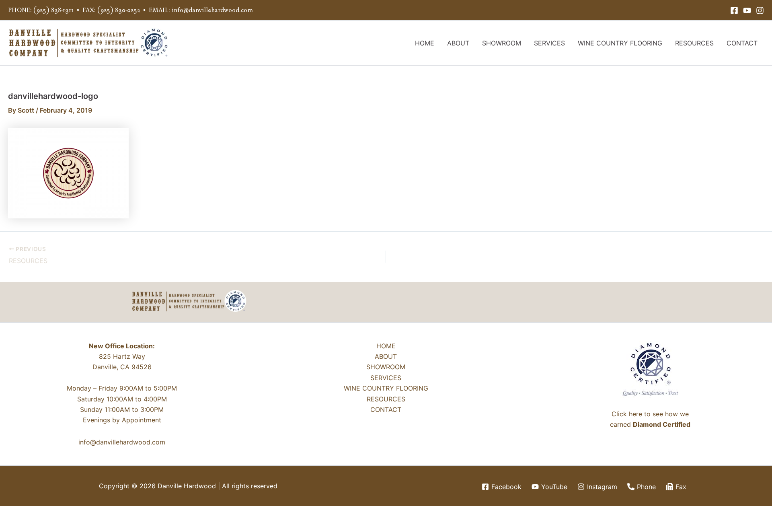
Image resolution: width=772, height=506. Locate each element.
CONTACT (742, 43)
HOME (424, 43)
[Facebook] (734, 10)
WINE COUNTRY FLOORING (620, 43)
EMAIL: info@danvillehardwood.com (201, 10)
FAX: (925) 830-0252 (111, 10)
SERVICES (549, 43)
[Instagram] (760, 10)
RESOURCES (694, 43)
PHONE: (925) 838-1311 (41, 10)
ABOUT (458, 43)
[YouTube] (747, 10)
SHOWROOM (501, 43)
